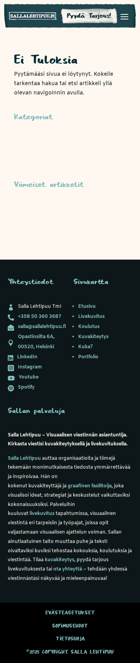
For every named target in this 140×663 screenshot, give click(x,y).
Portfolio (88, 357)
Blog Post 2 (29, 220)
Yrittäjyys (27, 165)
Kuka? (85, 347)
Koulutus (89, 326)
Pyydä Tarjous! (89, 16)
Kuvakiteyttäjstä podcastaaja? (55, 208)
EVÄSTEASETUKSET (70, 613)
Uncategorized (34, 153)
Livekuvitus (91, 316)
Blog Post (27, 232)
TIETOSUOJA (70, 639)
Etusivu (87, 306)
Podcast (25, 141)
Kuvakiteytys (93, 336)
